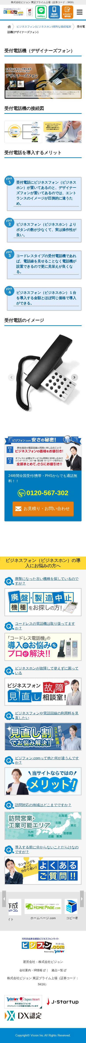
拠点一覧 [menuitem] (57, 970)
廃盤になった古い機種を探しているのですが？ (47, 581)
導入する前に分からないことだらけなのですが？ (47, 849)
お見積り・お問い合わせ (47, 508)
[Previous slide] (11, 377)
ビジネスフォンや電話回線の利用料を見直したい (47, 715)
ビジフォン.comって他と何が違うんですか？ (47, 760)
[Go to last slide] (4, 898)
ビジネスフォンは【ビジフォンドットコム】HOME (9, 26)
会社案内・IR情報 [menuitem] (30, 970)
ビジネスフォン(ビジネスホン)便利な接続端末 (44, 26)
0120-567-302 (47, 493)
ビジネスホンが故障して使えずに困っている (47, 670)
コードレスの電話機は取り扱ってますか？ (45, 626)
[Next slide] (74, 377)
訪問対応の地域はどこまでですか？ (43, 805)
